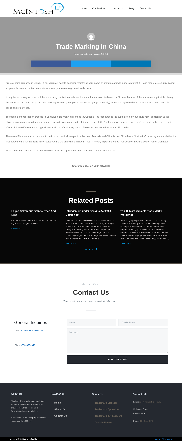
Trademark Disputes (106, 403)
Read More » (16, 229)
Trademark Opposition (107, 409)
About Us (119, 8)
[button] (169, 8)
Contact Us (145, 8)
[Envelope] (31, 357)
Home (83, 8)
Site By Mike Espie (163, 439)
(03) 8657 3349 (28, 345)
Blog (131, 8)
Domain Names (103, 422)
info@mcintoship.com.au (32, 330)
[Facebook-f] (16, 357)
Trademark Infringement (108, 416)
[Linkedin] (24, 357)
